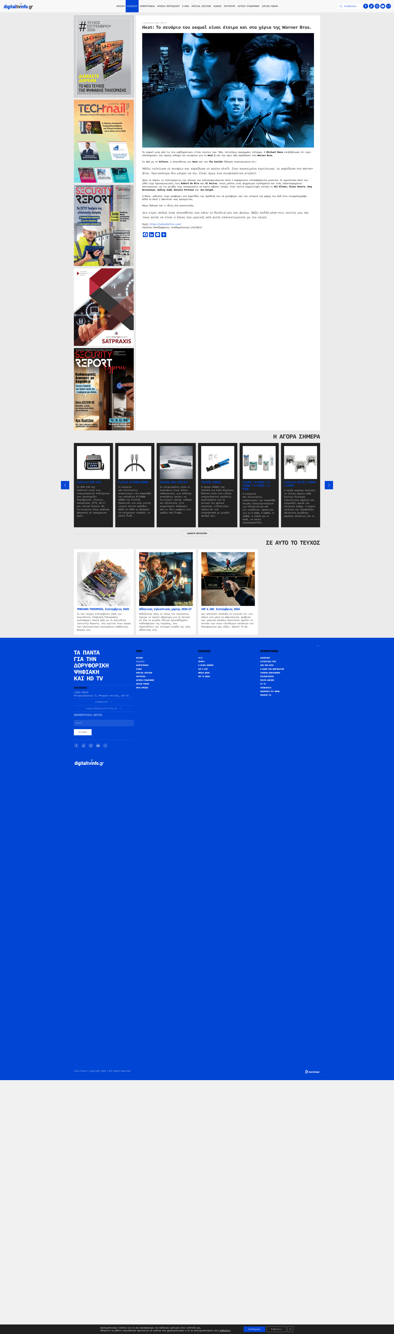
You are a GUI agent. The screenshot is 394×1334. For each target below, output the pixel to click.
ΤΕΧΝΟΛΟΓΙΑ (265, 687)
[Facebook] (365, 6)
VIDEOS (217, 6)
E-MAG (185, 6)
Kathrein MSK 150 (89, 482)
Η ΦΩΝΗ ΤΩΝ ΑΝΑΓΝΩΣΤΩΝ (272, 669)
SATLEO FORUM (270, 6)
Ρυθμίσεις (276, 1329)
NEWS (200, 657)
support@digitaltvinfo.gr (101, 708)
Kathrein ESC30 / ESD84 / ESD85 (300, 484)
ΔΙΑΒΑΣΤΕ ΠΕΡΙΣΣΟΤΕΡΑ (197, 533)
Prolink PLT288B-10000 (133, 482)
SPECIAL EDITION (201, 6)
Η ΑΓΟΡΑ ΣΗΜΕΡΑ (205, 665)
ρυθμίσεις (225, 1330)
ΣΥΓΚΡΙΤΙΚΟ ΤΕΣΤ (268, 661)
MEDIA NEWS (204, 672)
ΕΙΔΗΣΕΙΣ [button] (132, 6)
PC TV (263, 683)
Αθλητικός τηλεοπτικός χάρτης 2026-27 (165, 609)
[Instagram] (377, 6)
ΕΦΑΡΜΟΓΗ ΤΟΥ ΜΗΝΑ (270, 691)
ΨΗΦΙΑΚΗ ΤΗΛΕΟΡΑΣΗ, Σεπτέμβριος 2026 (103, 609)
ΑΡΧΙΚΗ (120, 6)
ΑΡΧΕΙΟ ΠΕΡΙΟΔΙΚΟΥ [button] (168, 6)
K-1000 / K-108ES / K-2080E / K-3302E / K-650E (257, 485)
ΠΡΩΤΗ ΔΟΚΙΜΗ (267, 680)
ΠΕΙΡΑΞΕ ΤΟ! (265, 695)
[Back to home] (18, 6)
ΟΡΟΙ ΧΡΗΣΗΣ (142, 687)
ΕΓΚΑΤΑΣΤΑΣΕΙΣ (267, 676)
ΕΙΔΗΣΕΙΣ (140, 661)
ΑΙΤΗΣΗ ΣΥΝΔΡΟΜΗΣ (248, 6)
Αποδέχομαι (254, 1329)
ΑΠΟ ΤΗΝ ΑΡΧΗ (266, 665)
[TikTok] (371, 6)
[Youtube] (382, 6)
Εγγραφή (83, 732)
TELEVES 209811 (211, 482)
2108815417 (101, 702)
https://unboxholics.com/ (165, 224)
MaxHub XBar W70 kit (174, 482)
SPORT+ (201, 661)
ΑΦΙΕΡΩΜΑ (265, 657)
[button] (65, 485)
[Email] (388, 6)
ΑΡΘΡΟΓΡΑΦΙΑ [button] (147, 6)
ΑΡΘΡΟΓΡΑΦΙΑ (142, 665)
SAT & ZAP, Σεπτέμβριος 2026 (220, 609)
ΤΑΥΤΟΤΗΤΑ (229, 6)
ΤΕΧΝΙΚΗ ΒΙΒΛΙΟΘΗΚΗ (270, 672)
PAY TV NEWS (204, 676)
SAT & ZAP (203, 669)
